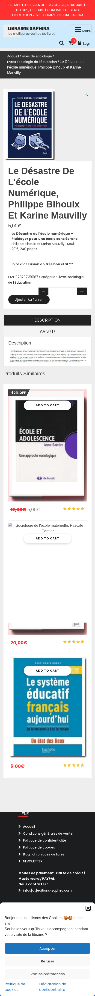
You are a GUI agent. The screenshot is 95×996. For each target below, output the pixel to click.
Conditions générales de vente (48, 833)
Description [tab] (47, 320)
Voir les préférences (47, 973)
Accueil (13, 56)
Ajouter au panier (29, 299)
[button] (88, 908)
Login (87, 43)
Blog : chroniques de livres (43, 854)
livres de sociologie (37, 56)
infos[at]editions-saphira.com (47, 890)
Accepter (47, 948)
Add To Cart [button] (47, 405)
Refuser (47, 961)
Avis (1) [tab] (47, 331)
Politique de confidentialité (44, 840)
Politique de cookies (15, 986)
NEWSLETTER (32, 861)
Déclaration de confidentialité (52, 986)
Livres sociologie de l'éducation (32, 62)
